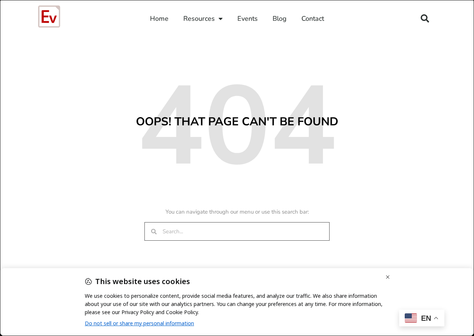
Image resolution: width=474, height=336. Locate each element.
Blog (280, 18)
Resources (199, 18)
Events (247, 18)
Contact (312, 18)
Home (159, 18)
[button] (425, 18)
